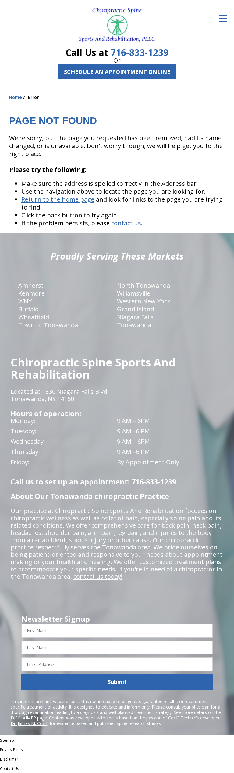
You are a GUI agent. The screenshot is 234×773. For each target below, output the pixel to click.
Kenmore (31, 293)
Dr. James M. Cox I (29, 723)
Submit (117, 681)
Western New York (143, 301)
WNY (25, 301)
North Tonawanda (143, 285)
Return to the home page (57, 199)
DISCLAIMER (23, 718)
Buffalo (28, 309)
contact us (126, 223)
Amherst (31, 285)
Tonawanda (134, 325)
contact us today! (97, 576)
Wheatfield (33, 317)
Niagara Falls (135, 317)
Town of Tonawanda (48, 325)
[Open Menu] (223, 18)
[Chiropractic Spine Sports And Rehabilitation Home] (117, 25)
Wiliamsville (133, 293)
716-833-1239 (139, 52)
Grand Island (135, 309)
